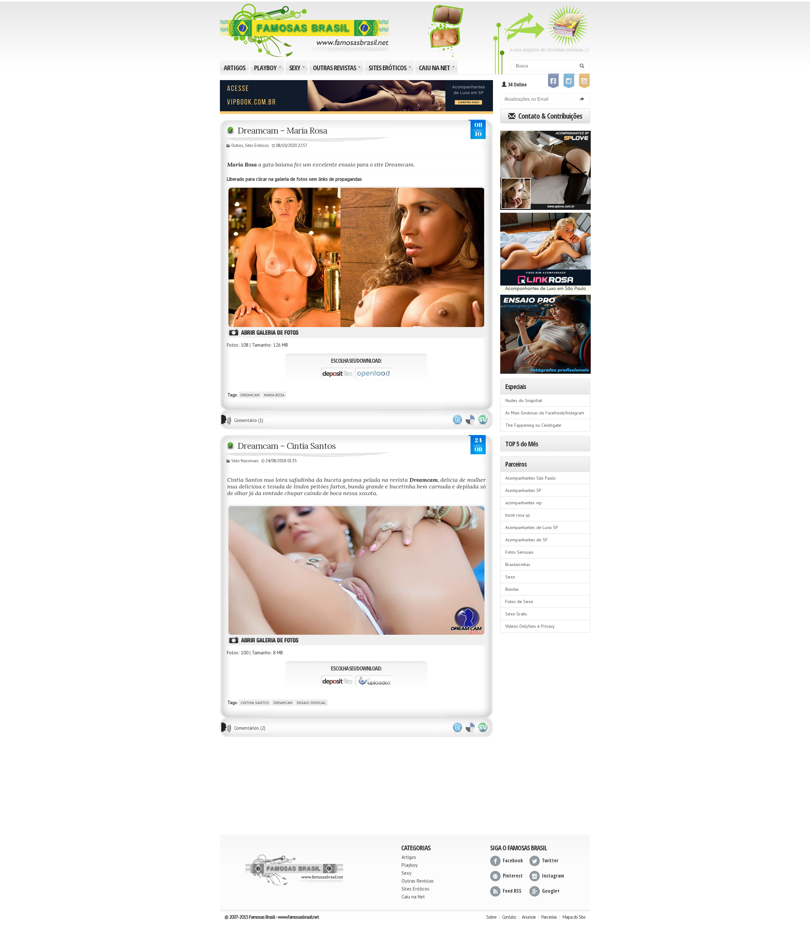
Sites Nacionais (245, 460)
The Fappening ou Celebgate (533, 425)
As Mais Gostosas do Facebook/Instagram (544, 413)
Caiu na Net (437, 68)
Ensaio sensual (311, 702)
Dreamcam (249, 395)
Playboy (268, 68)
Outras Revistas (337, 68)
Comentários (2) (249, 728)
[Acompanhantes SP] (545, 168)
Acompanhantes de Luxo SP (531, 527)
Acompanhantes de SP (526, 540)
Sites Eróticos (391, 68)
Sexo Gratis (516, 614)
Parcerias (549, 917)
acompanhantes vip (523, 503)
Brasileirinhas (517, 564)
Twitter (457, 420)
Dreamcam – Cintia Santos (287, 445)
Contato (509, 917)
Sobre (491, 917)
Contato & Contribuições (549, 116)
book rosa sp (517, 515)
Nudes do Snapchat (523, 400)
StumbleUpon (483, 420)
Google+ (551, 890)
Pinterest (513, 875)
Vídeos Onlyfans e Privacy (530, 626)
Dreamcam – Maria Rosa (282, 130)
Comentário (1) (248, 420)
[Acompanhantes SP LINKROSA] (545, 250)
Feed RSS (512, 890)
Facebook (513, 860)
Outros (237, 145)
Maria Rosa (274, 395)
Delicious (470, 420)
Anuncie (529, 917)
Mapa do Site (574, 917)
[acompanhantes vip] (356, 96)
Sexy (298, 68)
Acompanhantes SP (523, 490)
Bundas (512, 589)
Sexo (510, 577)
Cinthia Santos (254, 702)
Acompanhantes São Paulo (530, 478)
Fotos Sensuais (519, 552)
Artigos (234, 67)
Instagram (553, 875)
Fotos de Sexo (519, 601)
